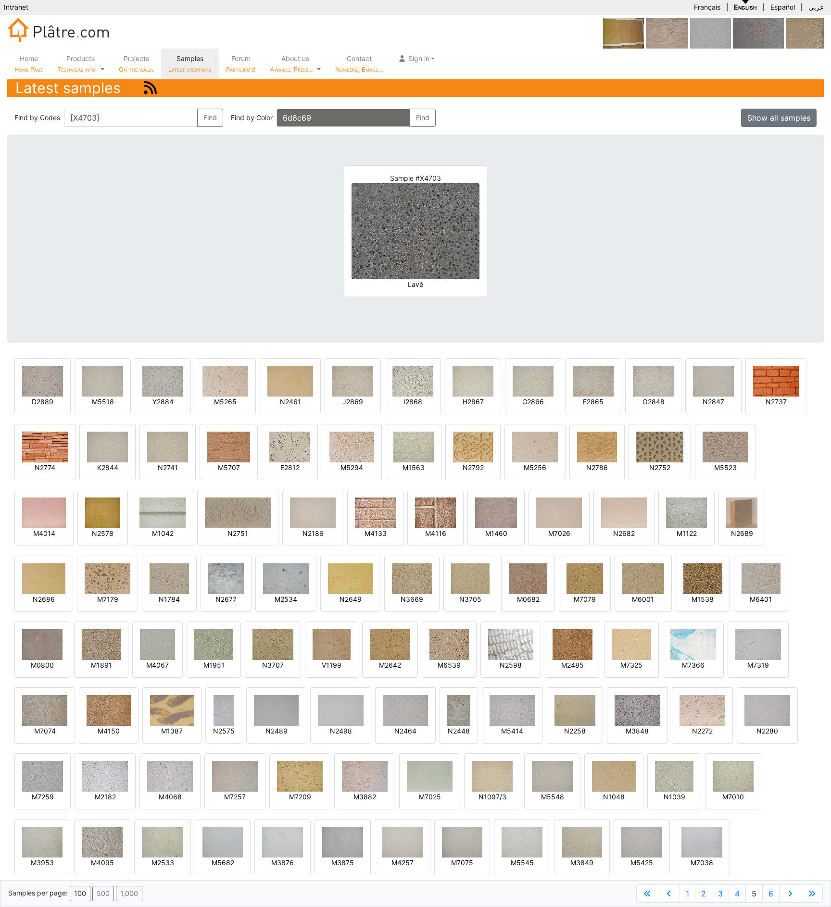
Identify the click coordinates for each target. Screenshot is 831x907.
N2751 (237, 533)
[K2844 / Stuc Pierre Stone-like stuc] (107, 446)
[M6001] (643, 578)
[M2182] (105, 775)
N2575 (224, 731)
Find (210, 117)
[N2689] (741, 512)
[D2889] (42, 380)
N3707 (273, 665)
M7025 (430, 797)
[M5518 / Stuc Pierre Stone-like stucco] (102, 380)
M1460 (496, 533)
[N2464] (405, 710)
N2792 (473, 467)
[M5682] (222, 841)
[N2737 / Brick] (776, 380)
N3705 (470, 599)
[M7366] (693, 644)
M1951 (214, 665)
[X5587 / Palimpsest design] (667, 32)
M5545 (522, 862)
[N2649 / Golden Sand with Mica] (350, 578)
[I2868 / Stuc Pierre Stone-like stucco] (412, 380)
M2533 (162, 862)
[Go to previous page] (669, 893)
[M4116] (435, 512)
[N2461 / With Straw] (290, 380)
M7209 (300, 797)
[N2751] (238, 512)
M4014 (44, 533)
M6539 (449, 665)
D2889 (42, 402)
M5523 (725, 467)
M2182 (105, 797)
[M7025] (430, 775)
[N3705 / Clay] (470, 578)
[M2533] (162, 841)
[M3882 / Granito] (365, 775)
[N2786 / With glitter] (597, 446)
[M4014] (44, 512)
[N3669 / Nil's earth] (412, 578)
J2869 (352, 402)
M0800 (42, 665)
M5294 (351, 467)
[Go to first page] (647, 893)
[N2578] (102, 512)
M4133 (376, 533)
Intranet (16, 7)
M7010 (733, 797)
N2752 (659, 467)
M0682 (528, 599)
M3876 (282, 862)
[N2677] (226, 578)
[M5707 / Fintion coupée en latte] (228, 446)
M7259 (43, 797)
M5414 (512, 731)
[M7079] (585, 578)
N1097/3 (492, 797)
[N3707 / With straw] (272, 644)
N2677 (226, 599)
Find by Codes (37, 117)
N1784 (169, 599)
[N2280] (767, 710)
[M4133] (375, 512)
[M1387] (172, 710)
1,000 (129, 893)
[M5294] (351, 446)
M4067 (157, 665)
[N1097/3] (492, 775)
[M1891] (101, 644)
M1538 (703, 599)
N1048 (614, 797)
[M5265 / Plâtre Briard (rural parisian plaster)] (225, 380)
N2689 (742, 533)
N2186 (313, 533)
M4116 (435, 533)
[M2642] (390, 644)
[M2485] (572, 644)
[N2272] (702, 710)
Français (707, 7)
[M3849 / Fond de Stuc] (582, 841)
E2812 (290, 467)
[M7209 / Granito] (300, 775)
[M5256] (535, 446)
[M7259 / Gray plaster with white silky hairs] (42, 775)
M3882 (364, 797)
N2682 (624, 533)
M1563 (414, 467)
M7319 (758, 665)
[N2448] (458, 710)
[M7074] (44, 710)
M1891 (101, 665)
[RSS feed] (150, 88)
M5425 (641, 862)
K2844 (107, 467)
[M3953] (42, 841)
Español (782, 7)
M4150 (109, 731)
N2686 (44, 599)
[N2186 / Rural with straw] (313, 512)
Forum (241, 63)
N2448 (459, 731)
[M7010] (733, 775)
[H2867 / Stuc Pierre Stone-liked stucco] (473, 380)
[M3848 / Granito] (637, 710)
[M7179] (107, 578)
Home (28, 63)
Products (77, 63)
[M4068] (170, 775)
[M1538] (702, 578)
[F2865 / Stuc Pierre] (593, 380)
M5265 (225, 402)
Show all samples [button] (778, 118)
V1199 (331, 665)
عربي (816, 7)
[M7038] (701, 841)
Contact (359, 63)
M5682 (223, 862)
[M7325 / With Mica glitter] (631, 644)
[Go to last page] (812, 893)
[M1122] (686, 512)
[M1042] (162, 512)
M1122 (687, 533)
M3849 (581, 862)
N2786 (597, 467)
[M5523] (725, 446)
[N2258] (574, 710)
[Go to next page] (790, 893)
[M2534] (286, 578)
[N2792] (473, 446)
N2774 (45, 467)
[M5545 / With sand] (522, 841)
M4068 (170, 797)
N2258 (575, 731)
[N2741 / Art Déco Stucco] (167, 446)
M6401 (761, 599)
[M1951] (213, 644)
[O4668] (623, 32)
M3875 (342, 862)
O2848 (653, 402)
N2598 (511, 665)
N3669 (412, 599)
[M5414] (512, 710)
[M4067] (157, 644)
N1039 (674, 797)
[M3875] (342, 841)
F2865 (593, 402)
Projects (136, 63)
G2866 (533, 402)
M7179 (107, 599)
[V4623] (805, 32)
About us (292, 63)
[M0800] (42, 644)
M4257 (402, 862)
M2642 (390, 665)
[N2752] (659, 446)
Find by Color (252, 117)
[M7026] (559, 512)
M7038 (702, 862)
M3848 (637, 731)
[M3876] (282, 841)
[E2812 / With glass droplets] (289, 446)
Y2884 (163, 402)
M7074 (45, 731)
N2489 (276, 731)
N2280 (767, 731)
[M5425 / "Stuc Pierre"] (641, 841)
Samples (190, 63)
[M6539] (449, 644)
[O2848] (653, 380)
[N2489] (276, 710)
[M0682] (528, 578)
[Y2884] (162, 380)
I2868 (412, 402)
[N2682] (624, 512)
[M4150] (109, 710)
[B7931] (758, 32)
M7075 (462, 862)
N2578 (102, 533)
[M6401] (761, 578)
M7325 (631, 665)
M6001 (643, 599)
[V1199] (332, 644)
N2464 (405, 731)
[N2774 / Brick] (45, 446)
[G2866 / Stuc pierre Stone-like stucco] (533, 380)
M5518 (103, 402)
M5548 (552, 797)
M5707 (229, 467)
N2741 (168, 467)
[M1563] (413, 446)
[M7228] (710, 32)
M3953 (42, 862)
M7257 (235, 797)
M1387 (172, 731)
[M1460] (496, 512)
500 (103, 893)
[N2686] (43, 578)
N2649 (351, 599)
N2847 (713, 402)
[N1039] (674, 775)
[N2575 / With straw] (224, 710)
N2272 (702, 731)
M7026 (559, 533)
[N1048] (614, 775)
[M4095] (102, 841)
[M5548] (552, 775)
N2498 (341, 731)
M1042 (163, 533)
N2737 (776, 402)
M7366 (693, 665)
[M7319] (758, 644)
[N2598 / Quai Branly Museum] (510, 644)
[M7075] (462, 841)
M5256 (535, 467)
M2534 (286, 599)
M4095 (102, 862)
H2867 (473, 402)
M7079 (585, 599)
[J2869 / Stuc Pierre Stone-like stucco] (352, 380)
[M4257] (402, 841)
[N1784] (169, 578)
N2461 (290, 402)
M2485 (572, 665)
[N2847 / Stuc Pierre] (713, 380)
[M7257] (235, 775)
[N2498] (341, 710)
